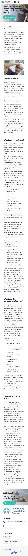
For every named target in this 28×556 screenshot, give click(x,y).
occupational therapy (10, 439)
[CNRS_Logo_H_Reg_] (5, 2)
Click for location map (9, 543)
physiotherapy (18, 437)
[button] (15, 2)
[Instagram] (14, 553)
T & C (22, 551)
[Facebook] (12, 553)
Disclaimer (17, 551)
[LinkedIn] (16, 553)
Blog (5, 551)
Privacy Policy (10, 551)
